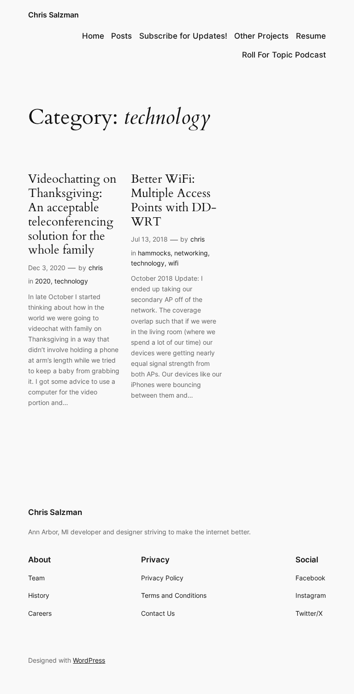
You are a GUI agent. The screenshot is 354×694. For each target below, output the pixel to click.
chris (95, 268)
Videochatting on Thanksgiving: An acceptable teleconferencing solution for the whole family (72, 214)
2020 (43, 281)
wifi (173, 263)
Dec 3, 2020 (46, 268)
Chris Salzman (53, 14)
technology (71, 281)
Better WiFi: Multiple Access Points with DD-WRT (174, 200)
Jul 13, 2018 (149, 239)
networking (191, 253)
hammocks (154, 253)
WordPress (89, 660)
